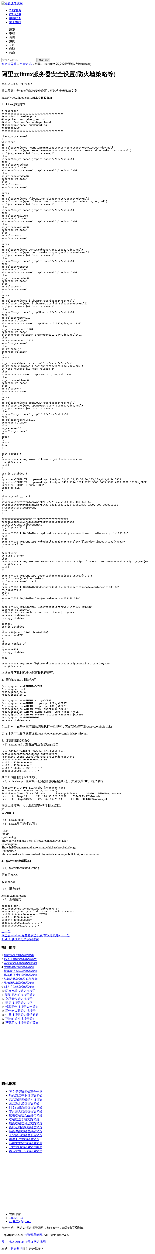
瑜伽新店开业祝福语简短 (25, 1095)
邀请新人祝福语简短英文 (22, 1022)
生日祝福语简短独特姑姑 (22, 1014)
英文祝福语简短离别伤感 (20, 963)
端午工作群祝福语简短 (24, 1139)
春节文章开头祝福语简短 (25, 1151)
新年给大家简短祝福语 (20, 1010)
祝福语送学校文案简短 (24, 1119)
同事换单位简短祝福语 (20, 990)
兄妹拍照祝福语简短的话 (25, 1147)
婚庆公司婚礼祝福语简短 (25, 1127)
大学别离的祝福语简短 (19, 967)
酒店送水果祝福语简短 (24, 1103)
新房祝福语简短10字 (19, 1002)
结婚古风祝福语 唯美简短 (21, 979)
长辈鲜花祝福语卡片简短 (25, 1135)
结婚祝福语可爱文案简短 (25, 1123)
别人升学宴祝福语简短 (19, 986)
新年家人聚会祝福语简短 (20, 971)
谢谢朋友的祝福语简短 (20, 994)
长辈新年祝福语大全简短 (22, 1006)
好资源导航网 (33, 1234)
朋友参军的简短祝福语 (19, 955)
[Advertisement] (77, 1051)
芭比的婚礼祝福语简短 (20, 1018)
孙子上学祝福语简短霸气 (20, 959)
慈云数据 (17, 1248)
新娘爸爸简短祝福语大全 (25, 1143)
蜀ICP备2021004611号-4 (17, 1241)
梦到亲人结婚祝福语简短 (25, 1111)
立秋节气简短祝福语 (19, 998)
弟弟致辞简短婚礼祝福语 (25, 1099)
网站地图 (40, 1241)
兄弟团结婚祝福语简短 (19, 983)
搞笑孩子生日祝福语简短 (20, 975)
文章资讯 (26, 64)
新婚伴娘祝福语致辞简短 (25, 1131)
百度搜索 (44, 59)
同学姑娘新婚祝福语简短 (25, 1107)
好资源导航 (9, 64)
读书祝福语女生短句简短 (25, 1115)
